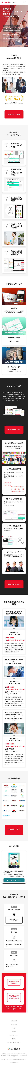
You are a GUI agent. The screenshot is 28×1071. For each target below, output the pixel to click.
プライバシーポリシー (14, 1035)
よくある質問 (14, 1020)
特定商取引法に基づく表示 (14, 1042)
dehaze (24, 2)
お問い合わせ (14, 1024)
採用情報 (14, 1031)
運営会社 (14, 1038)
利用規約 (14, 1028)
